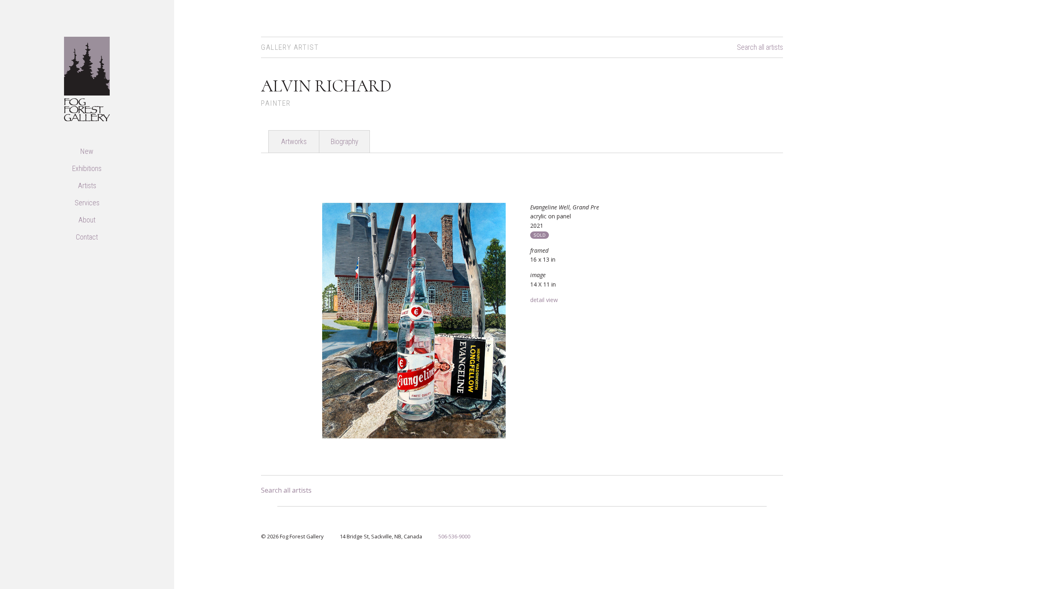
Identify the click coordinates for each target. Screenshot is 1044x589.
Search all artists (760, 47)
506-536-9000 (454, 536)
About (86, 220)
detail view (544, 300)
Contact (87, 237)
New (86, 151)
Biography (344, 141)
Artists (87, 185)
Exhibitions (87, 168)
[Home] (87, 78)
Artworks (294, 141)
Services (87, 202)
